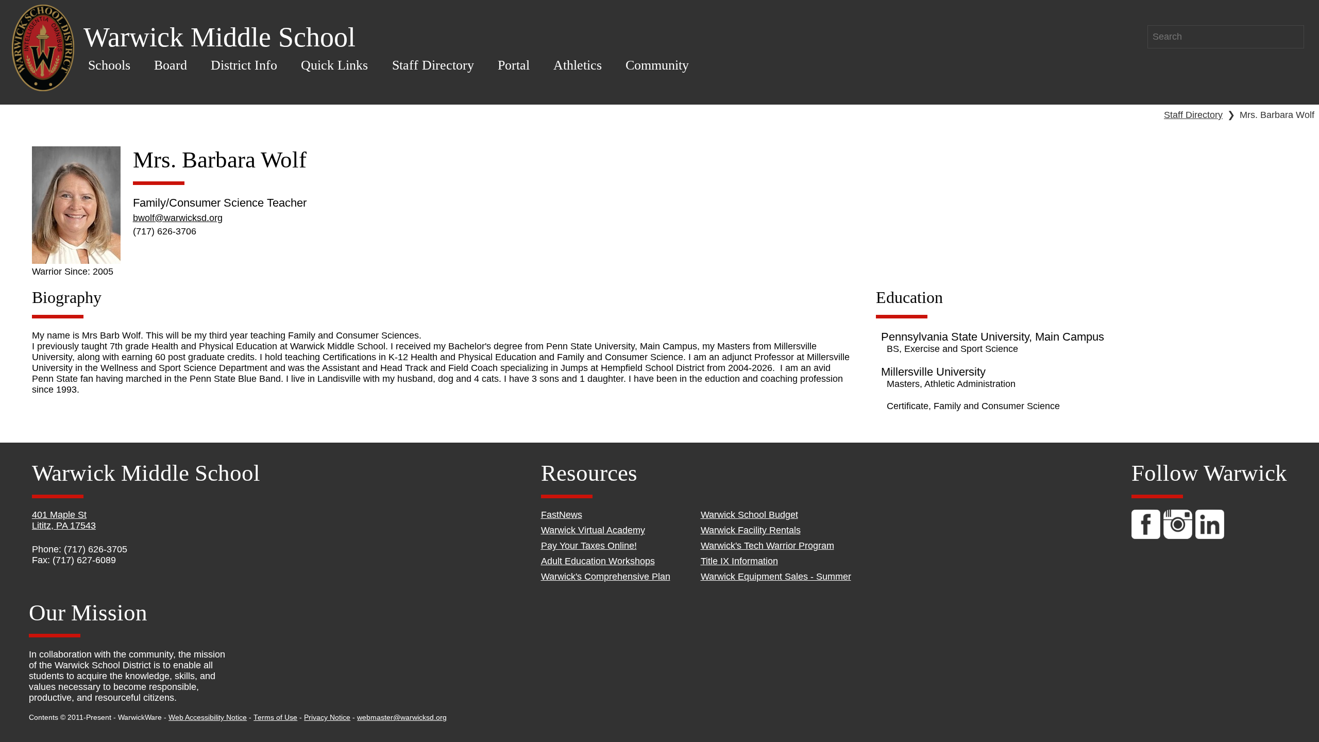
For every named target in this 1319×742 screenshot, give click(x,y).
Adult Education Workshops (598, 561)
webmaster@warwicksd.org (402, 717)
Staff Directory (433, 65)
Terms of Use (275, 717)
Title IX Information (739, 561)
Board (170, 65)
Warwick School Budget (749, 515)
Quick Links (334, 65)
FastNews (561, 515)
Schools (109, 65)
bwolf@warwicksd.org (178, 218)
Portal (514, 65)
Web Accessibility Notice (207, 717)
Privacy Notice (327, 717)
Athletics (577, 65)
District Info (244, 65)
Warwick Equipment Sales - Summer (776, 576)
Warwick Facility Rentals (751, 530)
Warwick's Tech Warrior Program (767, 546)
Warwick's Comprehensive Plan (605, 576)
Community (657, 65)
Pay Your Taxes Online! (589, 546)
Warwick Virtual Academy (593, 530)
